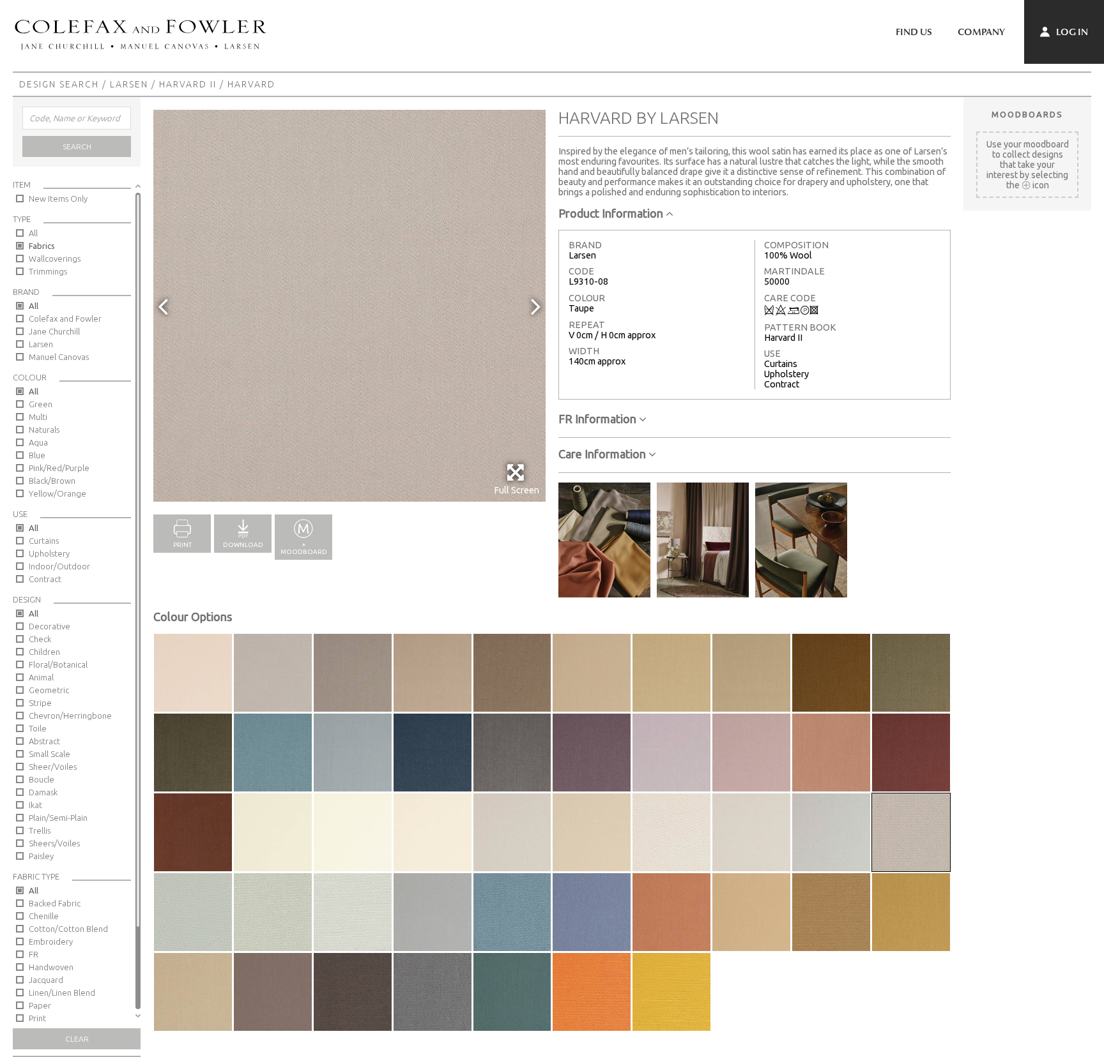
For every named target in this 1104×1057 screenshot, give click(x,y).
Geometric (49, 690)
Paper (40, 1005)
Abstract (44, 741)
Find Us (914, 32)
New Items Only (58, 198)
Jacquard (46, 979)
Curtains (44, 540)
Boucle (41, 779)
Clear (77, 1039)
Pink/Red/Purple (59, 467)
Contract (45, 578)
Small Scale (49, 753)
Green (40, 404)
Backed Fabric (54, 903)
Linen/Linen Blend (62, 992)
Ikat (35, 804)
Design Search (59, 84)
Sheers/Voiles (54, 843)
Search (77, 146)
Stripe (40, 702)
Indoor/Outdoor (59, 566)
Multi (38, 416)
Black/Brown (52, 480)
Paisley (41, 855)
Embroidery (51, 941)
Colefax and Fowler (65, 318)
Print (37, 1018)
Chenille (44, 915)
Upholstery (49, 553)
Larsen (129, 84)
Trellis (39, 830)
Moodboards (1027, 114)
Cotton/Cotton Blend (68, 928)
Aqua (38, 442)
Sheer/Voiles (53, 766)
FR (33, 954)
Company (981, 32)
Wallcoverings (54, 258)
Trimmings (48, 271)
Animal (41, 677)
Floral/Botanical (58, 664)
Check (40, 638)
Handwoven (51, 967)
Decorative (49, 626)
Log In (1071, 32)
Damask (43, 792)
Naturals (44, 429)
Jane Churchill (54, 331)
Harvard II (188, 84)
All (33, 233)
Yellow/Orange (57, 493)
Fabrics (42, 245)
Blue (37, 455)
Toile (38, 728)
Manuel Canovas (59, 356)
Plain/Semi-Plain (58, 817)
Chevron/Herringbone (70, 715)
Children (44, 651)
